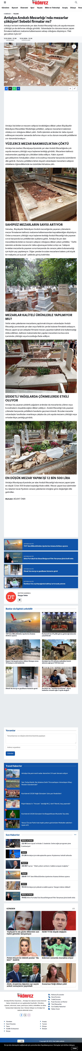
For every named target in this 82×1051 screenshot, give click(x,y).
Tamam (74, 1048)
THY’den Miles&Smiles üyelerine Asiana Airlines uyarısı (46, 877)
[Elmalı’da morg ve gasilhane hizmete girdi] (23, 677)
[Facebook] (21, 1015)
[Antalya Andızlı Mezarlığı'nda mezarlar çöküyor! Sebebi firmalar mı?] (41, 64)
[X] (25, 1015)
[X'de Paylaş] (10, 88)
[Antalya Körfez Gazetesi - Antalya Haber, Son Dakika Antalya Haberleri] (40, 2)
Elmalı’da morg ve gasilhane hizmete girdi (21, 688)
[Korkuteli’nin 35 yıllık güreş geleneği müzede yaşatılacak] (59, 622)
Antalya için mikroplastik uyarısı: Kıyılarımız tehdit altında (47, 855)
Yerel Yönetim (11, 1024)
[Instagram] (29, 1015)
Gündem (5, 8)
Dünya (73, 8)
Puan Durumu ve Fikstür (59, 1002)
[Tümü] (75, 835)
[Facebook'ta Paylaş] (6, 88)
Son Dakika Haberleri (58, 1006)
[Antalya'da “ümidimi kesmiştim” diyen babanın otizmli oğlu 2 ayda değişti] (59, 677)
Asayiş (65, 8)
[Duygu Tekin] (11, 597)
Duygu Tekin (23, 595)
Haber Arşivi (55, 1009)
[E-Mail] (19, 600)
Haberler (7, 14)
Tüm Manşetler (56, 1004)
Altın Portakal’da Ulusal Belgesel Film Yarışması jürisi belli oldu (48, 898)
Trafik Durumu (56, 999)
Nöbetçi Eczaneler (57, 995)
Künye (8, 1031)
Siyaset (15, 8)
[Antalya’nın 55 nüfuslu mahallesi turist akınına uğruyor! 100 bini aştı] (59, 650)
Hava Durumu (55, 997)
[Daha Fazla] (18, 88)
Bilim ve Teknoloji (52, 8)
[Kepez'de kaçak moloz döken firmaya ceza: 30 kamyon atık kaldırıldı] (23, 650)
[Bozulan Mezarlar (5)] (41, 448)
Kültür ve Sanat (27, 840)
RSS (21, 1041)
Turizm (44, 1024)
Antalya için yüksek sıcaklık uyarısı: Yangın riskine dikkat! (46, 887)
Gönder (10, 753)
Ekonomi (24, 8)
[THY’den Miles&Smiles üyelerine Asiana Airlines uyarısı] (23, 622)
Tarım (8, 1026)
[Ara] (76, 2)
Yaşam (39, 8)
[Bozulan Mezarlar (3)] (41, 285)
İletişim (44, 1028)
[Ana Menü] (5, 2)
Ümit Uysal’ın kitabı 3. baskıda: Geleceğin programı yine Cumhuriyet (46, 845)
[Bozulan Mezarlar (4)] (41, 366)
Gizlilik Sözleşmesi (12, 1028)
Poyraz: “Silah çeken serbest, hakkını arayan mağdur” (45, 866)
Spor (32, 8)
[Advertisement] (41, 107)
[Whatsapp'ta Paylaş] (14, 88)
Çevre (24, 852)
